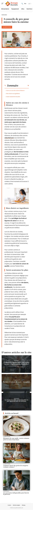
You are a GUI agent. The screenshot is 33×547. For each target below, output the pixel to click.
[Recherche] (22, 3)
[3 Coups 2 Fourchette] (11, 3)
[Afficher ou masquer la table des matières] (23, 86)
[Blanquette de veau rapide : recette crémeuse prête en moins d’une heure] (16, 426)
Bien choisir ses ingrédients (13, 93)
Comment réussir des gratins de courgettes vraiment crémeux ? (15, 466)
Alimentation (7, 27)
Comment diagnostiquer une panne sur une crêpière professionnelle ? (16, 363)
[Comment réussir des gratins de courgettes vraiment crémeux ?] (16, 453)
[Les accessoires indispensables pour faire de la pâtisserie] (16, 480)
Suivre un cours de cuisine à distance (15, 90)
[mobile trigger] (3, 3)
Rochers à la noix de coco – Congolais (16, 382)
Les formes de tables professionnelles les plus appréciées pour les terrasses (16, 400)
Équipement (16, 360)
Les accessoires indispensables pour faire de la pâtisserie (16, 493)
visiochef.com (9, 138)
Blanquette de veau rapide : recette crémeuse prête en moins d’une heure (16, 439)
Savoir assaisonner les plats (13, 96)
